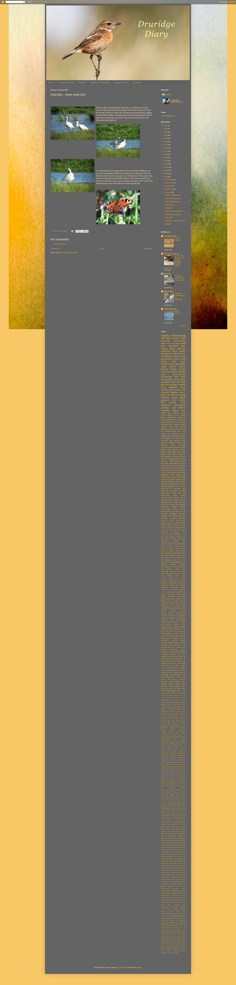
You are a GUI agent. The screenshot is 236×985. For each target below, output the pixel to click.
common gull (173, 429)
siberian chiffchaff (168, 482)
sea (184, 925)
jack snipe (165, 555)
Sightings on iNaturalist (100, 82)
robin (174, 400)
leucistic (182, 527)
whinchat (175, 459)
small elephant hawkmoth (169, 932)
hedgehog (182, 652)
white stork (164, 948)
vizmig (177, 468)
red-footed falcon (170, 923)
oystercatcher (170, 592)
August (168, 192)
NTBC (180, 617)
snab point (172, 934)
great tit (177, 553)
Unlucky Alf (170, 819)
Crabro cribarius (168, 613)
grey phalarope (172, 877)
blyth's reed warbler (177, 636)
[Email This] (76, 231)
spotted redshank (179, 601)
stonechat (165, 341)
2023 (165, 126)
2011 (165, 164)
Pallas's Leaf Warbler (168, 776)
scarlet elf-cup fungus (176, 668)
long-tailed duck (167, 424)
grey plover (181, 585)
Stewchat (167, 274)
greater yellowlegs (169, 649)
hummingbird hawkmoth (169, 888)
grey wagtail (176, 475)
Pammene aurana (168, 778)
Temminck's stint (167, 544)
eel (185, 858)
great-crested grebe (176, 379)
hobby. (179, 884)
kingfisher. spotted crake (178, 893)
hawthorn (174, 881)
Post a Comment (60, 244)
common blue (166, 500)
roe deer (182, 491)
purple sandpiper (168, 594)
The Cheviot (165, 817)
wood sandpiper (169, 387)
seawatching (178, 335)
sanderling (165, 351)
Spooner (168, 224)
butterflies (182, 518)
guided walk (171, 879)
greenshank (173, 436)
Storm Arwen (165, 812)
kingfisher (164, 587)
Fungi (172, 737)
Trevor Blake (173, 817)
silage (178, 927)
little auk (164, 530)
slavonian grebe (179, 440)
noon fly (182, 658)
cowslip (163, 854)
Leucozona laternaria (178, 750)
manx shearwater (170, 346)
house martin (171, 505)
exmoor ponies (165, 861)
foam (170, 868)
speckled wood (168, 408)
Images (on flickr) (121, 82)
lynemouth (164, 900)
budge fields (179, 840)
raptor (184, 918)
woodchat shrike (180, 950)
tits (184, 943)
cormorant (165, 502)
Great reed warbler (180, 737)
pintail (183, 343)
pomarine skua (166, 440)
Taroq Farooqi (170, 815)
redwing (182, 395)
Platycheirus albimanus (177, 787)
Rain (177, 794)
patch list (165, 661)
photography (182, 916)
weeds (184, 946)
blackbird (164, 429)
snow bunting (180, 426)
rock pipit (171, 596)
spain (180, 672)
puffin (173, 479)
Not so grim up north (172, 201)
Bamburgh (174, 702)
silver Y (179, 599)
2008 (165, 173)
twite (174, 361)
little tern (172, 555)
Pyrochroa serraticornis (178, 792)
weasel (183, 603)
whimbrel (182, 384)
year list (174, 395)
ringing (165, 335)
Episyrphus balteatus (168, 725)
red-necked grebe (168, 557)
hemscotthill (182, 881)
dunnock (182, 548)
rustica (180, 925)
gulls (177, 523)
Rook (167, 799)
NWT (184, 541)
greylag (183, 553)
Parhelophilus (172, 783)
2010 (165, 167)
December (169, 179)
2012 (165, 161)
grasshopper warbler (170, 359)
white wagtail (179, 495)
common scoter (179, 413)
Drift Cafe (169, 539)
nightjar (175, 909)
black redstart (167, 546)
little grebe (172, 452)
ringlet (178, 557)
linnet (174, 477)
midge (169, 904)
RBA (166, 794)
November (169, 183)
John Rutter (174, 746)
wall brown (172, 679)
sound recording (172, 672)
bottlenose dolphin (180, 838)
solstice (163, 937)
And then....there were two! (175, 221)
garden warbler (174, 447)
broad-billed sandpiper (168, 840)
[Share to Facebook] (84, 231)
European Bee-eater (168, 732)
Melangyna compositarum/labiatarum (173, 757)
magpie (173, 507)
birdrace (177, 573)
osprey (179, 914)
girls (167, 872)
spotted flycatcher (167, 468)
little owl (177, 463)
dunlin (163, 415)
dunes (183, 521)
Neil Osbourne (180, 764)
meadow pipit (167, 389)
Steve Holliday (165, 810)
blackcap (168, 356)
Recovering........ (171, 205)
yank (177, 953)
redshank (173, 491)
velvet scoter (179, 356)
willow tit (183, 948)
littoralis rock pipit (179, 898)
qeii (180, 918)
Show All (183, 325)
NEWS (167, 764)
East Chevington (179, 539)
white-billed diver (174, 948)
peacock (173, 661)
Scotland (164, 619)
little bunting (166, 898)
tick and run (179, 943)
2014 (165, 154)
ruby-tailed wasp (172, 925)
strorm (183, 939)
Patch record (182, 783)
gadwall (163, 486)
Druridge (177, 443)
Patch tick (165, 372)
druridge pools (175, 580)
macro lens (181, 555)
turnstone (164, 443)
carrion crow (166, 472)
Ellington (183, 723)
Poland (178, 789)
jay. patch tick (173, 656)
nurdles (168, 914)
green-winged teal (168, 523)
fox (174, 868)
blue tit (177, 484)
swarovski (177, 675)
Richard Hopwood (174, 796)
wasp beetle (176, 946)
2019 (165, 138)
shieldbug (173, 670)
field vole (173, 863)
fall (172, 861)
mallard (163, 534)
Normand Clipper (180, 766)
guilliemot (174, 652)
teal (184, 493)
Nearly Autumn (177, 312)
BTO (167, 608)
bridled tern (176, 638)
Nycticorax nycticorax (168, 773)
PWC (184, 617)
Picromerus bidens (176, 785)
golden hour (182, 872)
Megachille (164, 755)
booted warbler (169, 838)
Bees (179, 704)
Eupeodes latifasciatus (177, 730)
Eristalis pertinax (174, 615)
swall (162, 941)
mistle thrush (166, 466)
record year (174, 921)
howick (173, 654)
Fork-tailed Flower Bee (178, 734)
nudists (163, 914)
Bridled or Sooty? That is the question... (180, 278)
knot (184, 486)
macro (183, 463)
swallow (173, 372)
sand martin (172, 516)
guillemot (179, 879)
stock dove (177, 493)
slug (184, 930)
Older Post (148, 249)
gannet (175, 449)
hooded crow (173, 886)
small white (182, 670)
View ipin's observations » (177, 101)
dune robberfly (170, 858)
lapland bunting (167, 525)
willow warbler (179, 351)
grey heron (182, 436)
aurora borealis (181, 826)
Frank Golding (165, 737)
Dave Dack (171, 720)
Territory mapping (180, 815)
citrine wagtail (181, 845)
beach (163, 573)
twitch (163, 484)
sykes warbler (169, 941)
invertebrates (175, 891)
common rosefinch (180, 852)
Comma (164, 498)
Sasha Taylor (176, 801)
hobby (171, 463)
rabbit (179, 661)
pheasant (177, 489)
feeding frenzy (177, 861)
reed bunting (171, 384)
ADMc (171, 443)
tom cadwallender (168, 677)
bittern (173, 831)
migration (182, 590)
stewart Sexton (167, 939)
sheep (174, 927)
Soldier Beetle (166, 622)
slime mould (171, 930)
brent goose (166, 638)
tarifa (184, 675)
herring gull (165, 438)
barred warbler (180, 626)
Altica (163, 697)
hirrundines (173, 884)
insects (168, 891)
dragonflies (169, 856)
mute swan (174, 438)
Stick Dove (174, 810)
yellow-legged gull (172, 691)
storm (174, 939)
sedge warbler (168, 366)
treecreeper (165, 495)
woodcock (175, 433)
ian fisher (182, 654)
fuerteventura (165, 870)
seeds (166, 927)
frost (184, 868)
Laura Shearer (172, 617)
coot (176, 548)
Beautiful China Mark (168, 704)
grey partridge (180, 422)
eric (174, 647)
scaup (183, 431)
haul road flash (166, 881)
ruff (168, 343)
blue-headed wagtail (175, 835)
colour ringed (180, 576)
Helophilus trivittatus (168, 741)
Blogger (138, 967)
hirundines (165, 654)
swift (169, 449)
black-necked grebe (169, 633)
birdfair (169, 573)
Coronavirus (164, 718)
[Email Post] (72, 231)
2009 (165, 170)
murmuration (165, 907)
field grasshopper (168, 550)
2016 (165, 148)
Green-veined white (169, 739)
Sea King (169, 803)
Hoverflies (137, 82)
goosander (165, 463)
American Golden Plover (176, 697)
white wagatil (174, 681)
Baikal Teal (167, 702)
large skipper (180, 525)
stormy (179, 939)
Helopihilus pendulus (170, 541)
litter (184, 895)
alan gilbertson (172, 824)
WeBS (183, 338)
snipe (170, 426)
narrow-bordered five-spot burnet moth (173, 510)
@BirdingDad (168, 291)
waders (183, 468)
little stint (173, 530)
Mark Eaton (165, 753)
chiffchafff (175, 382)
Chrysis (176, 716)
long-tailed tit (166, 489)
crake (167, 854)
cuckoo (177, 389)
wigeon (175, 410)
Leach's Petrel (172, 567)
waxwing (164, 681)
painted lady (181, 592)
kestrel (179, 486)
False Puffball (181, 732)
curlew (183, 387)
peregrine (182, 438)
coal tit (183, 498)
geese (184, 870)
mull (184, 904)
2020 (165, 135)
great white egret (175, 502)
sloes (177, 930)
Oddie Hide (181, 773)
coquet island (167, 578)
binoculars (164, 831)
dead (184, 854)
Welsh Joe (170, 626)
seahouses (172, 599)
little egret (180, 377)
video (178, 603)
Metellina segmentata (174, 762)
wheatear (165, 397)
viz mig (168, 459)
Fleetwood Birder (170, 309)
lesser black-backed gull (170, 527)
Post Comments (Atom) (68, 252)
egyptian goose (166, 647)
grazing (178, 550)
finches (179, 863)
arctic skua (175, 343)
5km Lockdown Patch (171, 695)
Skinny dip (172, 806)
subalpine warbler (168, 603)
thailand (166, 943)
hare (184, 879)
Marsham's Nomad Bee (178, 753)
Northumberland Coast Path (170, 771)
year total (176, 688)
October (168, 186)
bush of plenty (176, 842)
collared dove (173, 521)
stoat (171, 675)
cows (177, 578)
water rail (165, 433)
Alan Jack (182, 695)
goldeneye (165, 475)
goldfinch (170, 422)
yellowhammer (174, 470)
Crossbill (173, 564)
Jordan (181, 746)
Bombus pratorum (174, 709)
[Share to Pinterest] (87, 231)
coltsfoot (175, 642)
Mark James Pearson (171, 254)
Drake (178, 720)
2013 (165, 157)
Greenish (168, 208)
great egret (175, 875)
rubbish (163, 925)
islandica (164, 656)
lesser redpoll (180, 415)
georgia (163, 872)
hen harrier (165, 884)
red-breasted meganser (173, 390)
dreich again (178, 856)
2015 (165, 151)
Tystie (163, 819)
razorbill (164, 514)
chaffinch (169, 576)
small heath (182, 932)
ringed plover (181, 479)
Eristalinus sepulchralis (169, 727)
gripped (163, 879)
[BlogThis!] (79, 231)
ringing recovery (179, 424)
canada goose (173, 498)
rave (162, 921)
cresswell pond (177, 854)
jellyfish (167, 893)
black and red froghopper (176, 631)
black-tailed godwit (170, 338)
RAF (162, 794)
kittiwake (182, 523)
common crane (165, 849)
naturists (169, 909)
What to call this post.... (173, 195)
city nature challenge (167, 847)
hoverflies (165, 410)
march (184, 900)
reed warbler (180, 364)
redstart (164, 516)
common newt (175, 849)
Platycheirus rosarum (168, 789)
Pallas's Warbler (180, 776)
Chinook (170, 716)
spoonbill (165, 382)
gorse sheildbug (166, 875)
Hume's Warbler (180, 741)
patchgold (174, 916)
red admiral (175, 456)
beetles (183, 829)
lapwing (182, 369)
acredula (174, 822)
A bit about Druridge (66, 82)
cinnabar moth (166, 642)
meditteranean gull (172, 431)
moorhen (169, 658)
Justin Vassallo (166, 748)
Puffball (167, 792)
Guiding (183, 739)
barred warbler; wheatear (171, 629)
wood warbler (166, 950)
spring (177, 937)
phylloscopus (165, 918)
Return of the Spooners (173, 198)
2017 (165, 145)
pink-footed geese (173, 347)
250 (162, 695)
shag (169, 927)
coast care (177, 847)
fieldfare (170, 415)
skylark (163, 426)
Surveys (176, 622)
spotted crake (170, 937)
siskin (177, 420)
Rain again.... (169, 217)
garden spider (176, 870)
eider (184, 580)
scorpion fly (165, 670)
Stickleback (182, 810)
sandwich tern (169, 420)
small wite (164, 934)
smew (163, 672)
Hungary (163, 743)
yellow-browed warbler (173, 367)
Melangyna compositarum (177, 755)
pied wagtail (165, 456)
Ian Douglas (177, 743)
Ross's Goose (174, 799)
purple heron (174, 918)
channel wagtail (179, 640)
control (171, 548)
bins (169, 831)
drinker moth (180, 645)
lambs (169, 895)
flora (166, 868)
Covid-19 (171, 718)
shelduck (182, 466)
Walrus (178, 819)
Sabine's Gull (172, 569)
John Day (167, 746)
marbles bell (177, 900)
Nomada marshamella (168, 766)
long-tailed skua (178, 532)
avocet (183, 470)
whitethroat (166, 353)
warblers (182, 679)
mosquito (177, 904)
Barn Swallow (182, 702)
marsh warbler (172, 590)
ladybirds (163, 895)
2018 (165, 142)
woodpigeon (164, 953)
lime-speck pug (177, 895)
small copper (181, 482)
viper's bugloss (166, 946)
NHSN (172, 764)
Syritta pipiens (177, 812)
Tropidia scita (182, 817)
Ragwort (172, 794)
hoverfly (183, 886)
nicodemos (122, 967)
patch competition (179, 454)
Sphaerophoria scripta (168, 808)
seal (162, 927)
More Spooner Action (173, 214)
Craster (163, 720)
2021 (165, 132)
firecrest (164, 583)
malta (170, 900)
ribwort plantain (181, 923)
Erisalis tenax (181, 725)
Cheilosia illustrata (177, 610)
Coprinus (183, 716)
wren (163, 539)
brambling (173, 518)
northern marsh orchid (177, 911)
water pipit (165, 470)
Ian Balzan (170, 743)
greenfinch (171, 486)
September (169, 189)
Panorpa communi (174, 780)
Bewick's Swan (175, 608)
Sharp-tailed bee (177, 803)
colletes (183, 847)
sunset (173, 560)
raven (167, 921)
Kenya (177, 748)
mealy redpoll (175, 902)
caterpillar (165, 640)
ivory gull (183, 891)
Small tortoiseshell (178, 619)
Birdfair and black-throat (174, 211)
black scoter (165, 833)
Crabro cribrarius (180, 718)
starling (167, 560)
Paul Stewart (165, 785)
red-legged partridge (177, 514)
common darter (179, 500)
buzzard (164, 521)
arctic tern (169, 826)
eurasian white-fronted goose (173, 461)
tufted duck (181, 537)
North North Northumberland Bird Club (173, 769)
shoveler (172, 402)
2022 (165, 129)
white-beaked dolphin (173, 562)
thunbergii (172, 943)
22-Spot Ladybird (180, 693)
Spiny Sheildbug (180, 808)
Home (50, 82)
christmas (173, 845)
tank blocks (177, 941)
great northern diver (173, 362)
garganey (165, 400)
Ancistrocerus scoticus (170, 606)
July (184, 746)
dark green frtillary (178, 472)
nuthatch (174, 914)
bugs (184, 638)
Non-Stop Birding (170, 236)
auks (174, 826)
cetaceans (167, 845)
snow (169, 601)
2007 (165, 177)
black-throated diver (173, 444)
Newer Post (55, 249)
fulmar (183, 484)
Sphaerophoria (181, 806)
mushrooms (175, 907)
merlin (168, 454)
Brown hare (174, 711)
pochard (175, 466)
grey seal (182, 877)
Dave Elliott (170, 484)
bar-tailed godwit (179, 544)
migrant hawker (172, 509)
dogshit (163, 856)
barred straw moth (167, 829)
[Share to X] (82, 231)
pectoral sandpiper (174, 534)
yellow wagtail (179, 397)
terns (179, 560)
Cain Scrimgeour (173, 714)
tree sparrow (170, 537)
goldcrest (181, 348)
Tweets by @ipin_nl (168, 116)
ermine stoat (181, 647)
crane (171, 854)
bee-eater (177, 829)
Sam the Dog (166, 801)
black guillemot (181, 831)
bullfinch (182, 408)
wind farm (168, 688)
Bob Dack (177, 707)
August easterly (178, 239)
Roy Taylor (182, 799)
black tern (173, 833)
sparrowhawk (180, 405)
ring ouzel (174, 665)
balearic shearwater (178, 571)
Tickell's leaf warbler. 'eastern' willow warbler (173, 624)
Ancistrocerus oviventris (169, 700)
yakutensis (172, 953)
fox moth (179, 868)
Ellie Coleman (173, 723)
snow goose (182, 934)
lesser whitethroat (168, 417)
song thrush (166, 493)
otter (163, 592)
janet (162, 893)
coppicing (182, 459)
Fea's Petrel (165, 734)
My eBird (82, 82)
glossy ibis (173, 872)
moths (176, 658)
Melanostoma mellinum (169, 760)
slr (181, 930)
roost (178, 596)
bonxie (164, 379)
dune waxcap (179, 858)
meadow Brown (165, 902)
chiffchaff (176, 353)
